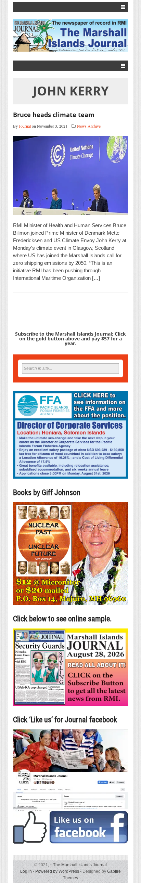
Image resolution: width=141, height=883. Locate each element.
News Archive (89, 126)
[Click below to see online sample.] (70, 666)
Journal (25, 126)
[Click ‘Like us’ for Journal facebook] (70, 786)
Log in (26, 871)
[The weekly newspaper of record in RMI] (70, 35)
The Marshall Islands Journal (78, 864)
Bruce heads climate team (53, 115)
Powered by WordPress (57, 871)
